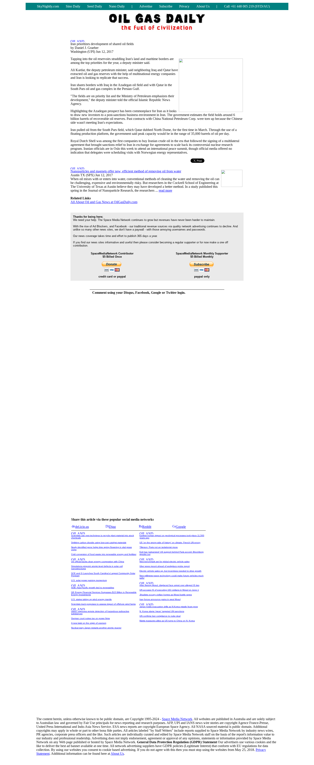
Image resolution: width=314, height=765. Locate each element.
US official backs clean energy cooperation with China (97, 561)
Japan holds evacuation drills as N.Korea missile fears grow (168, 606)
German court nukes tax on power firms (90, 618)
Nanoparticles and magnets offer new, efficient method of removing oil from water (125, 171)
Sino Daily (73, 6)
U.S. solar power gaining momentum (89, 580)
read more (165, 190)
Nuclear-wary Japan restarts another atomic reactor (96, 628)
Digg (112, 527)
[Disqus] (139, 351)
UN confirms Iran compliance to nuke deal (159, 616)
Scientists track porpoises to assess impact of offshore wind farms (103, 604)
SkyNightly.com (48, 6)
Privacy (184, 6)
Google (181, 527)
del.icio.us (82, 527)
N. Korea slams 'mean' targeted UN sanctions (161, 611)
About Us (203, 6)
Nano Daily (117, 6)
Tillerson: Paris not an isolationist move (158, 547)
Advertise (145, 6)
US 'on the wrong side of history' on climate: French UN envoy (169, 542)
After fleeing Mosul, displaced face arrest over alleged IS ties (169, 585)
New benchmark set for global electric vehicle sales (164, 561)
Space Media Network (177, 719)
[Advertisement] (157, 680)
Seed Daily (94, 6)
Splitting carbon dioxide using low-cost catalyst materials (98, 542)
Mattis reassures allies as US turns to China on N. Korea (167, 621)
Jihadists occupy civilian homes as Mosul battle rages (165, 594)
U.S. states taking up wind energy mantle (91, 599)
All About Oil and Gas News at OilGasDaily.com (103, 202)
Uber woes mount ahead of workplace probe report (164, 566)
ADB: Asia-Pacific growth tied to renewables (92, 587)
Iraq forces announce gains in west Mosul (159, 599)
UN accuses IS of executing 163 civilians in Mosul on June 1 (169, 590)
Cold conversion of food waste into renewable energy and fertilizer (103, 554)
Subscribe (165, 6)
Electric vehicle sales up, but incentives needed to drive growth (170, 571)
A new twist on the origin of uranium (88, 623)
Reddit (146, 527)
